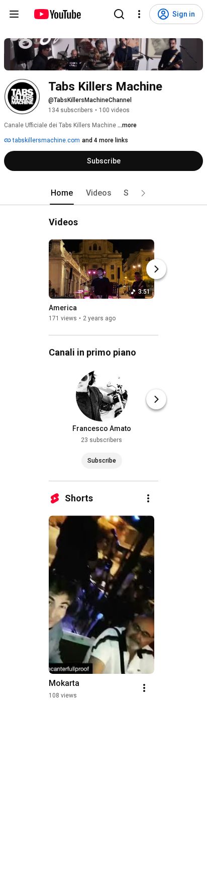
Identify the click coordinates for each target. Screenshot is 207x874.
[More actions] (148, 498)
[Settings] (139, 14)
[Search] (119, 14)
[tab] (62, 193)
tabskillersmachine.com (45, 140)
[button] (143, 193)
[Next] (156, 269)
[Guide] (14, 14)
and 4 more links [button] (105, 140)
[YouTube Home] (57, 14)
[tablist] (103, 193)
